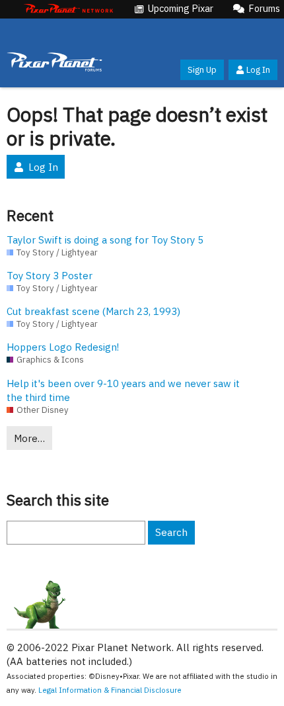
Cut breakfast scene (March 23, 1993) (93, 311)
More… (29, 438)
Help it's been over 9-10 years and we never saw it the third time (123, 390)
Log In (258, 69)
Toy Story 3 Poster (49, 275)
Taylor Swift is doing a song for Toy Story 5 (105, 240)
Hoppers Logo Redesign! (63, 347)
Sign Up (202, 69)
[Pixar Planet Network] (69, 9)
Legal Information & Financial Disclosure (110, 690)
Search (171, 532)
